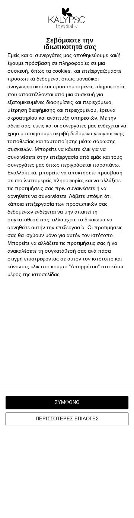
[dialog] (67, 259)
